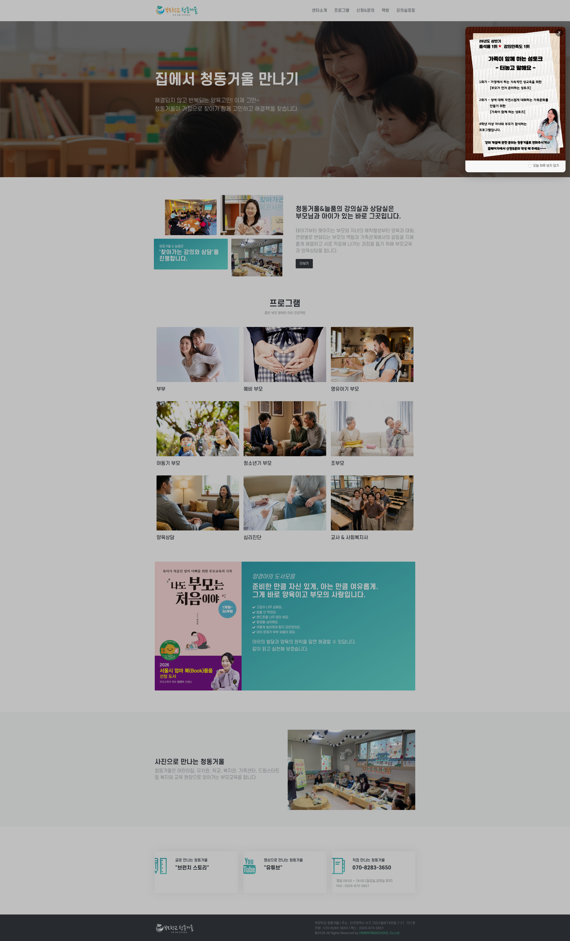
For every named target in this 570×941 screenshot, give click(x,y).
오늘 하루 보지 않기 (546, 166)
